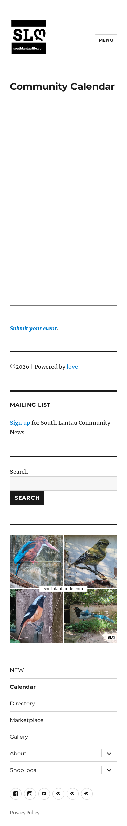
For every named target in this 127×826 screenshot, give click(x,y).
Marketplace (27, 720)
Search (19, 471)
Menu (106, 40)
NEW (17, 670)
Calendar (23, 687)
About (18, 753)
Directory (22, 703)
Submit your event (33, 328)
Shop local (24, 770)
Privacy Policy (24, 813)
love (72, 366)
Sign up (20, 422)
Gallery (19, 737)
